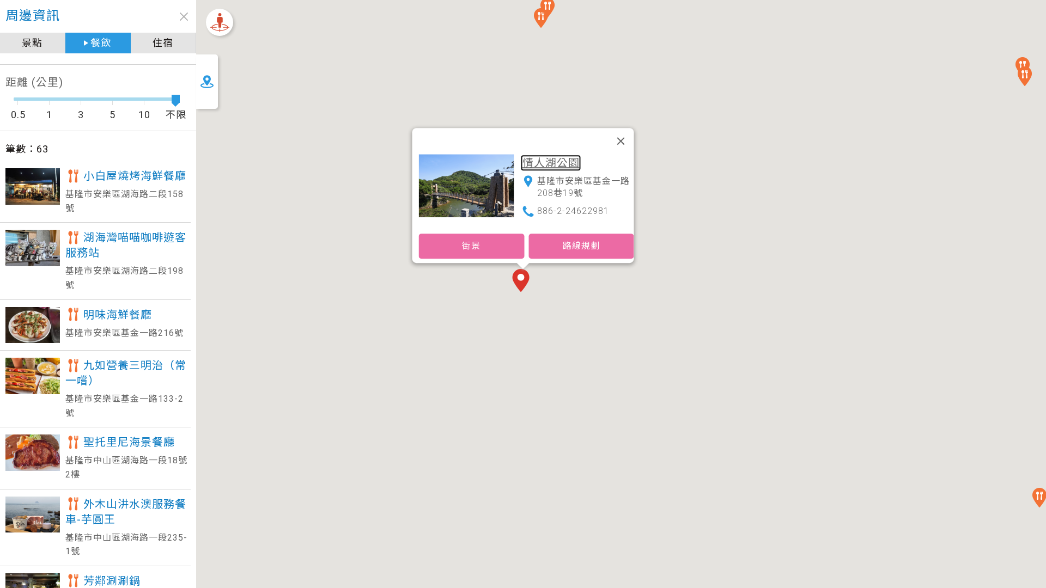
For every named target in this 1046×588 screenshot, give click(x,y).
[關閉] (621, 141)
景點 (32, 42)
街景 (471, 246)
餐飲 (100, 42)
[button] (523, 281)
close (184, 17)
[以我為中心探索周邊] (219, 22)
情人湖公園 (551, 162)
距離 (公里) (34, 82)
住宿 (163, 42)
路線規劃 (581, 246)
